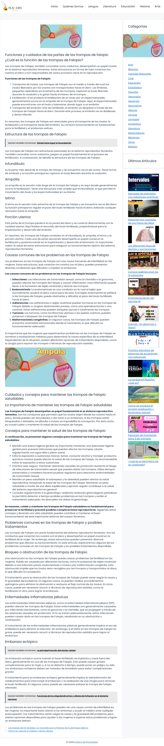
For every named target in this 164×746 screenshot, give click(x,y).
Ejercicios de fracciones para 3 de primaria (142, 437)
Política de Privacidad (85, 742)
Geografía (134, 96)
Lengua (93, 6)
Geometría (135, 105)
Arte (157, 6)
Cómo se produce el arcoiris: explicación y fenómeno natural (141, 409)
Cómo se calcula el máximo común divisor (30, 731)
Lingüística (134, 124)
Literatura (109, 6)
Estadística (135, 87)
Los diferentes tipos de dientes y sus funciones (142, 247)
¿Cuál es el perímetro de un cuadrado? (143, 463)
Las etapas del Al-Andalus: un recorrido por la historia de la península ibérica (48, 727)
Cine (131, 78)
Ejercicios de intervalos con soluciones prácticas (143, 195)
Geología (133, 101)
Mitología (134, 137)
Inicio (54, 6)
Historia (145, 6)
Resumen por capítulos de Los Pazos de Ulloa (142, 221)
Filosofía (133, 92)
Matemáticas (136, 133)
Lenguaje (133, 119)
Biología (133, 69)
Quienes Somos (73, 6)
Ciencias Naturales (139, 73)
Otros (131, 142)
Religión (132, 146)
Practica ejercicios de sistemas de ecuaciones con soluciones (143, 354)
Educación (128, 6)
